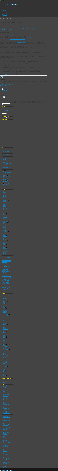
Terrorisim (4, 365)
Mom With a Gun (5, 443)
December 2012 (5, 219)
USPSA (4, 371)
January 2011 (5, 237)
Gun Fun (4, 325)
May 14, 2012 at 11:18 (6, 98)
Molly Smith (5, 402)
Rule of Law (4, 286)
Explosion (8, 270)
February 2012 (5, 227)
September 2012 (5, 221)
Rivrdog (4, 409)
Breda (4, 423)
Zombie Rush (5, 467)
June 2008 (4, 252)
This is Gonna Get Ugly (6, 158)
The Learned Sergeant (6, 413)
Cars (4, 303)
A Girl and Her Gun (6, 385)
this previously (29, 37)
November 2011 (5, 229)
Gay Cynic (4, 395)
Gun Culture (5, 324)
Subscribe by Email (5, 110)
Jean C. (4, 397)
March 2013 (5, 216)
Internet (4, 333)
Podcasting (5, 343)
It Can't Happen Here (6, 149)
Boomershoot (4, 261)
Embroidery (6, 352)
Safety (8, 286)
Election (6, 346)
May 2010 (4, 244)
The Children (5, 366)
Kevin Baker (5, 400)
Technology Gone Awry (6, 364)
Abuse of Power (6, 257)
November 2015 (5, 195)
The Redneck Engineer (6, 460)
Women (4, 375)
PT (3, 89)
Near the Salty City (6, 404)
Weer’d (2, 26)
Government (5, 323)
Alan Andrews (5, 380)
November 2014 (5, 200)
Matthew (4, 401)
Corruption (3, 267)
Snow (4, 358)
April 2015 (4, 198)
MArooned (4, 441)
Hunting (4, 331)
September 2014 (5, 202)
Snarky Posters (5, 455)
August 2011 (5, 232)
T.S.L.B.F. (4, 456)
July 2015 (4, 197)
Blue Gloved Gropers (6, 259)
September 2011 (5, 231)
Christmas (4, 304)
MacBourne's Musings (6, 439)
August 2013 (5, 212)
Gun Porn (4, 326)
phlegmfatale (5, 177)
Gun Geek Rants (5, 431)
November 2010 (5, 239)
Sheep (4, 353)
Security (3, 287)
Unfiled (12, 24)
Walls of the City (5, 463)
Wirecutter (4, 466)
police (7, 283)
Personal (4, 342)
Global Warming (5, 322)
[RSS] (16, 4)
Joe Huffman (5, 381)
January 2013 (5, 218)
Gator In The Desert (6, 429)
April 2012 (4, 225)
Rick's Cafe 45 (5, 451)
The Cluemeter (5, 412)
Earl (4, 393)
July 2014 (4, 203)
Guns (4, 327)
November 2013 (5, 210)
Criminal (7, 268)
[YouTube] (13, 4)
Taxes (4, 363)
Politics (4, 345)
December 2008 (5, 249)
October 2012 (5, 220)
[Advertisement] (6, 133)
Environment (5, 311)
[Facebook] (10, 4)
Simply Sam (5, 411)
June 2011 (4, 233)
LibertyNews (5, 175)
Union (4, 370)
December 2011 (5, 228)
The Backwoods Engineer (7, 457)
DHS (4, 307)
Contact (3, 14)
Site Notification (5, 357)
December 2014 (5, 199)
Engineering (5, 310)
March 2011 (5, 236)
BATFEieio (4, 299)
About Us (3, 12)
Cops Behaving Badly (6, 265)
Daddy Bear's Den (5, 425)
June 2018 (4, 190)
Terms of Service (5, 16)
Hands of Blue (6, 276)
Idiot (6, 277)
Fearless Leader (8, 271)
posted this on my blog (9, 73)
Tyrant (9, 289)
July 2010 (4, 242)
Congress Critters (4, 262)
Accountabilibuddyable (6, 295)
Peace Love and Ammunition (7, 447)
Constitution (5, 306)
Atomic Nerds (5, 419)
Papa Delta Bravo (5, 446)
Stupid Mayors (5, 362)
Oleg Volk (4, 406)
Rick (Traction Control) (6, 408)
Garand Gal (5, 428)
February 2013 (5, 217)
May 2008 (4, 253)
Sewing (4, 351)
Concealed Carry (9, 315)
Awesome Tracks (5, 259)
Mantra (31, 469)
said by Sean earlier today (6, 49)
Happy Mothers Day (3, 20)
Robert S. (4, 452)
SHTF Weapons (5, 454)
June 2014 (4, 204)
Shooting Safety (5, 356)
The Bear (4, 180)
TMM (1, 24)
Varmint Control (5, 372)
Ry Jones (4, 382)
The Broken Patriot (6, 458)
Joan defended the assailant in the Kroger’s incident (7, 45)
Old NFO (4, 172)
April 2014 (4, 206)
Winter (4, 374)
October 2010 (5, 240)
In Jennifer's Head (6, 433)
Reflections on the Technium (7, 407)
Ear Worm (4, 308)
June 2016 (4, 192)
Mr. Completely (5, 403)
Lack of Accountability (6, 278)
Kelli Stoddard (5, 399)
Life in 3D (4, 437)
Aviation (4, 297)
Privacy (4, 347)
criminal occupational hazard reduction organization (17, 39)
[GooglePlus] (7, 4)
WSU (4, 376)
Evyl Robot (4, 426)
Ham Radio (4, 328)
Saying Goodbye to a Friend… (6, 174)
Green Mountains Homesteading (5, 430)
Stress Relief (5, 361)
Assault (4, 296)
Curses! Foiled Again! (6, 424)
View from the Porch (6, 462)
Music (4, 341)
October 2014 (5, 201)
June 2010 (4, 243)
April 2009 (4, 247)
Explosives (3, 271)
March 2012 (5, 226)
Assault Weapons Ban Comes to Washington (6, 165)
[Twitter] (3, 4)
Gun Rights (6, 314)
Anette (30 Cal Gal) (6, 387)
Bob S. (4, 422)
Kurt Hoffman (5, 436)
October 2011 (5, 230)
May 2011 (4, 234)
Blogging (4, 300)
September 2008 (5, 251)
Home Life (4, 330)
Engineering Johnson (6, 394)
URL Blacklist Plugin (6, 151)
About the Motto (4, 11)
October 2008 (5, 250)
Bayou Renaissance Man (6, 420)
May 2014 (4, 205)
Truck (4, 367)
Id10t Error (4, 332)
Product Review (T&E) (6, 348)
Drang (4, 178)
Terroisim (3, 289)
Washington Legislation (6, 373)
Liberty (4, 337)
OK (2, 104)
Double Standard (6, 269)
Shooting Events (7, 355)
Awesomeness (5, 298)
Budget (4, 302)
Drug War (3, 270)
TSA (3, 368)
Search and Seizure (8, 318)
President (5, 284)
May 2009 (4, 246)
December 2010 (5, 238)
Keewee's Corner (5, 398)
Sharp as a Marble (6, 453)
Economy (6, 270)
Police (4, 344)
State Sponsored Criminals (7, 150)
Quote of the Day (5, 349)
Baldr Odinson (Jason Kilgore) (21, 45)
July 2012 (4, 223)
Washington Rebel (6, 464)
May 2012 (4, 224)
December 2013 (5, 209)
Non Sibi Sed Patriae (6, 444)
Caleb (4, 390)
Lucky (4, 338)
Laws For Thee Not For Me (5, 281)
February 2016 (5, 193)
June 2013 (4, 214)
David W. (4, 392)
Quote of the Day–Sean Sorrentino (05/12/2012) (7, 19)
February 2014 (5, 207)
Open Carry (8, 317)
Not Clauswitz (5, 405)
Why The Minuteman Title (5, 10)
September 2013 (5, 211)
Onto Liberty (5, 445)
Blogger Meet (7, 339)
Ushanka (4, 461)
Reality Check (5, 448)
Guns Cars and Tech (6, 432)
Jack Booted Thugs (6, 334)
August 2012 (5, 222)
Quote (10, 284)
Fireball (7, 272)
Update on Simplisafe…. (6, 162)
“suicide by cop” (12, 34)
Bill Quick (4, 388)
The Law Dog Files (5, 459)
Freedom (9, 272)
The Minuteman (24, 469)
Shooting (6, 287)
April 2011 (4, 235)
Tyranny (6, 289)
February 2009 (5, 248)
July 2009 (4, 245)
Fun (3, 320)
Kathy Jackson (5, 435)
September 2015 (5, 196)
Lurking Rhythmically (6, 438)
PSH (8, 284)
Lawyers (4, 336)
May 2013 (4, 215)
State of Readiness (6, 359)
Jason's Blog (5, 434)
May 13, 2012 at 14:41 (5, 90)
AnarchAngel (5, 386)
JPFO (4, 335)
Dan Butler (4, 391)
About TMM (5, 13)
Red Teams (4, 450)
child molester (8, 261)
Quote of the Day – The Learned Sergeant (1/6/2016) (7, 167)
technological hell (7, 288)
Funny (4, 321)
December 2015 (5, 194)
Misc (4, 340)
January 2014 (5, 208)
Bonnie (4, 389)
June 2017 (4, 191)
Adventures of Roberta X (6, 417)
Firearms (4, 272)
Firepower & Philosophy (6, 427)
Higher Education (5, 329)
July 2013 (4, 213)
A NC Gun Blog (5, 416)
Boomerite (9, 260)
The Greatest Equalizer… (6, 157)
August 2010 (5, 241)
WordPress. (34, 469)
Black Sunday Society (6, 421)
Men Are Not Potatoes (6, 442)
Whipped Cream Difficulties (7, 465)
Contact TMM (5, 15)
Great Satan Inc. (5, 396)
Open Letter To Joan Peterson (21, 42)
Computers (5, 305)
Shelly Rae (4, 410)
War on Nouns (5, 290)
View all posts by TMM (3, 83)
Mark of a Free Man (6, 440)
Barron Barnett (7, 97)
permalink (5, 74)
